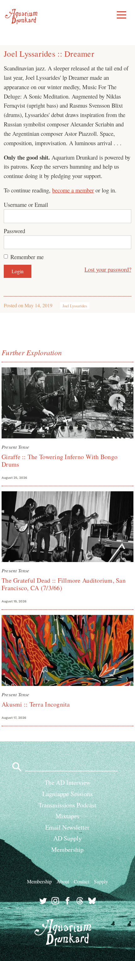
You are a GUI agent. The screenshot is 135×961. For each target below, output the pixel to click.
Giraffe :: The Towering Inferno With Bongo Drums (59, 460)
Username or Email (26, 204)
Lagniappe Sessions (67, 794)
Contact (81, 881)
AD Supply (67, 838)
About (63, 881)
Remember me (27, 257)
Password (14, 231)
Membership (67, 849)
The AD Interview (67, 782)
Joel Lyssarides (74, 306)
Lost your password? (107, 269)
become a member (73, 190)
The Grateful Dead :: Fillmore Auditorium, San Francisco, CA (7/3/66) (64, 584)
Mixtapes (67, 816)
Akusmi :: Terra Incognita (36, 704)
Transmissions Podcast (67, 805)
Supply (101, 881)
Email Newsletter (67, 827)
